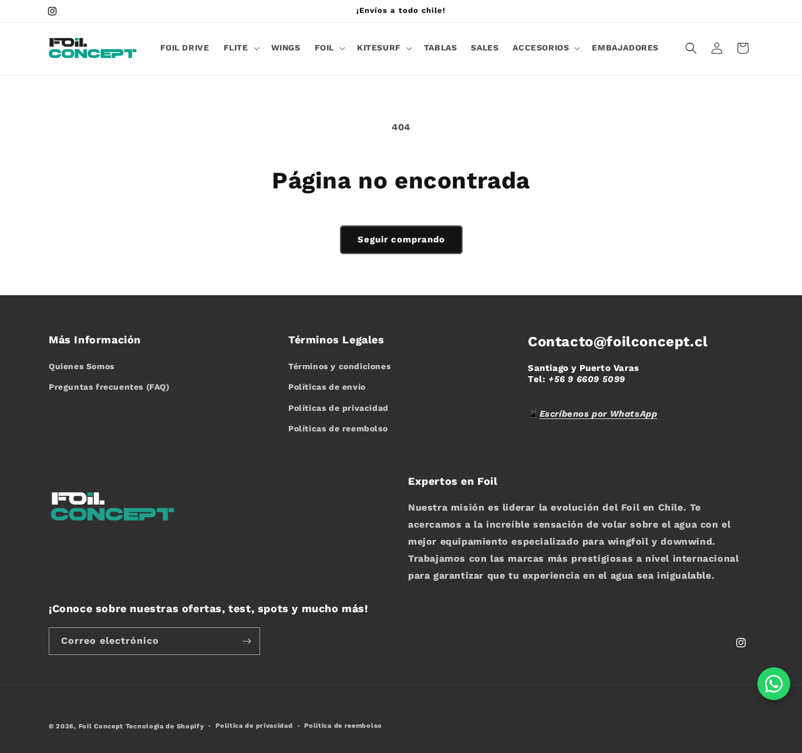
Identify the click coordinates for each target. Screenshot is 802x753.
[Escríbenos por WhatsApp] (773, 683)
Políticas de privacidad (338, 408)
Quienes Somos (81, 366)
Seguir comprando (401, 239)
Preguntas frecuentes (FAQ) (109, 386)
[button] (240, 47)
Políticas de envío (327, 386)
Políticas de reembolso (337, 428)
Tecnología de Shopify (165, 726)
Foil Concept (102, 726)
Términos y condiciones (339, 366)
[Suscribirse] (247, 641)
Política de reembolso (343, 726)
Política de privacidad (253, 726)
